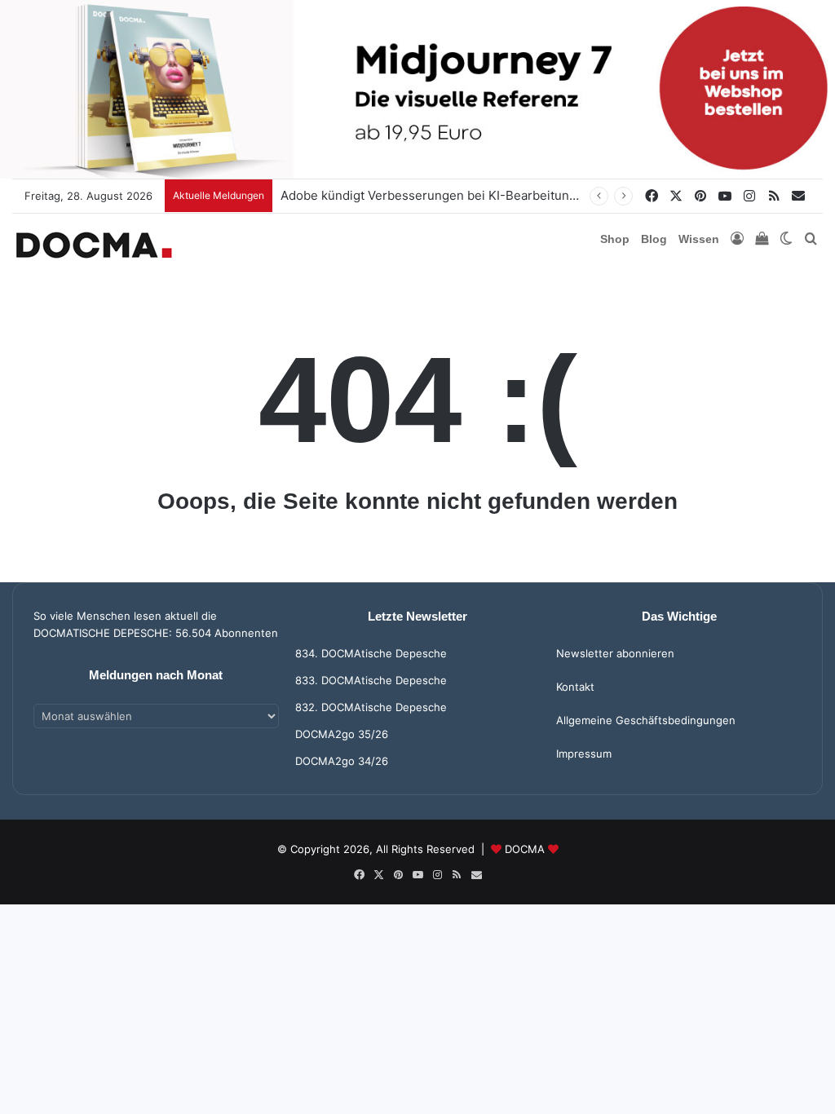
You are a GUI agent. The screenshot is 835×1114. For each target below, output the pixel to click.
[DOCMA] (93, 245)
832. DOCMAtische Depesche (371, 707)
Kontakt (575, 686)
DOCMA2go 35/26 (341, 733)
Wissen (698, 238)
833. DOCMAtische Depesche (371, 680)
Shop (615, 238)
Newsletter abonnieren (615, 653)
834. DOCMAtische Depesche (371, 653)
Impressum (584, 753)
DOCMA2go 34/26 (341, 760)
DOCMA (525, 848)
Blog (654, 238)
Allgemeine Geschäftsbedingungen (646, 720)
